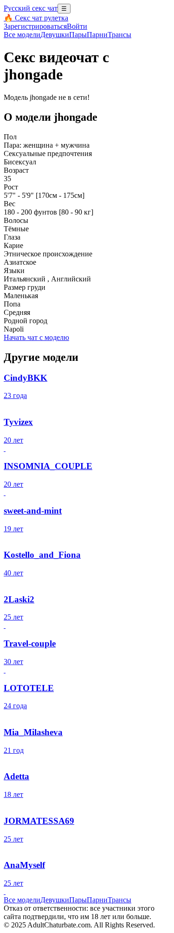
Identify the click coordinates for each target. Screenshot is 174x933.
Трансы (119, 35)
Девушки (54, 35)
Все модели (22, 900)
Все (22, 35)
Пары (78, 35)
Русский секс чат (31, 8)
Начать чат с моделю (36, 337)
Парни (97, 35)
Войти (77, 26)
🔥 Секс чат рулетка (36, 18)
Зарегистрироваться (35, 26)
